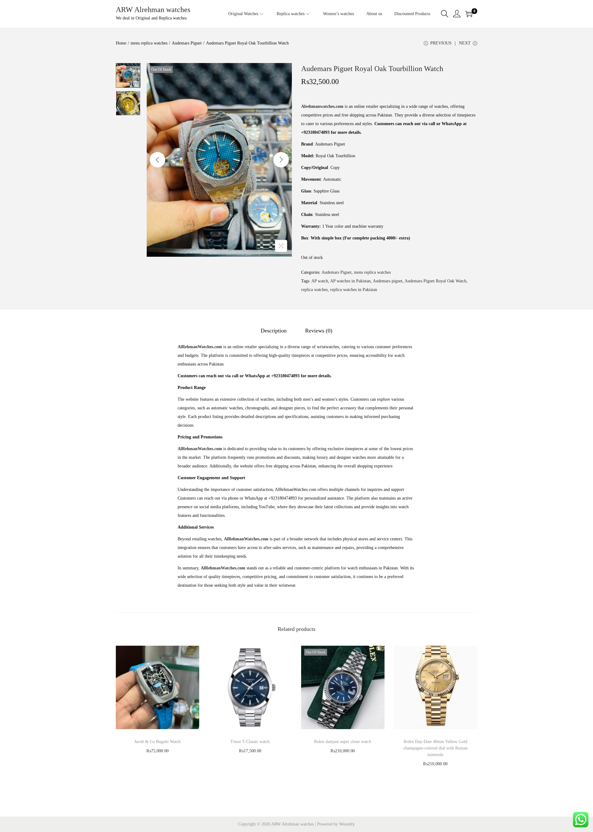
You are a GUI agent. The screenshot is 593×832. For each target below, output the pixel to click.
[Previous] (157, 159)
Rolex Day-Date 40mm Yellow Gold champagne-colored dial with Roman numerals (435, 748)
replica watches (314, 289)
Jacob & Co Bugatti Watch (157, 741)
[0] (469, 14)
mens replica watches (149, 43)
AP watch (319, 281)
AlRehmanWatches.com (200, 346)
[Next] (281, 159)
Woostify (347, 824)
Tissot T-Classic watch (250, 741)
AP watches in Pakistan (350, 281)
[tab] (274, 330)
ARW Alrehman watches (153, 10)
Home (121, 43)
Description (274, 330)
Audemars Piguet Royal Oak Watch (435, 281)
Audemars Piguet (187, 43)
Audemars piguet (387, 281)
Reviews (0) (318, 330)
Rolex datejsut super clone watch (342, 741)
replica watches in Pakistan (353, 289)
